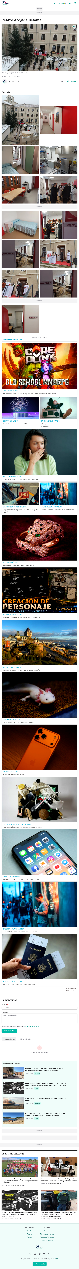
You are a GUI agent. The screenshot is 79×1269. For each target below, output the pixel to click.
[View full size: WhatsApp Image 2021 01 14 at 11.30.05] (39, 47)
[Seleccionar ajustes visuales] (70, 3)
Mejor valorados (25, 1039)
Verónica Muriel (54, 1183)
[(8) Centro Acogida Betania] (58, 225)
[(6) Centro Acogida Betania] (58, 190)
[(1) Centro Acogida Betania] (20, 120)
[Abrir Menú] (75, 3)
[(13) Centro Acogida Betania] (20, 319)
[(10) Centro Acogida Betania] (58, 254)
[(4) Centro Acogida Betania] (58, 160)
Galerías (29, 1231)
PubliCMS (55, 1259)
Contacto (47, 1231)
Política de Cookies (47, 1240)
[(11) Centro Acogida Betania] (20, 284)
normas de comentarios (31, 1026)
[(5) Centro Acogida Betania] (20, 190)
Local (37, 1088)
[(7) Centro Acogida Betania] (20, 225)
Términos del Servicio (47, 1234)
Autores (29, 1234)
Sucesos (37, 1073)
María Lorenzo (15, 1218)
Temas (29, 1237)
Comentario (6, 1012)
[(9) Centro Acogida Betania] (20, 254)
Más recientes (10, 1039)
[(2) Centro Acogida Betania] (58, 120)
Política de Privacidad (47, 1237)
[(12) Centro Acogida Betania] (58, 284)
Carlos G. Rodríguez (15, 1185)
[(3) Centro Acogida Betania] (20, 160)
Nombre (5, 1004)
